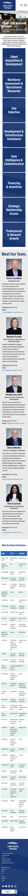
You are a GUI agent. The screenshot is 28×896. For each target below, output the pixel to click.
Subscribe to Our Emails (7, 891)
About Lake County (5, 867)
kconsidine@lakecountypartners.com (13, 312)
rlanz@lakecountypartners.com (15, 423)
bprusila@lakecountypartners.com (12, 370)
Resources (4, 869)
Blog (2, 873)
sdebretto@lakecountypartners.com (12, 479)
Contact (3, 876)
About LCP (4, 878)
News (3, 871)
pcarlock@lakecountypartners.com (12, 532)
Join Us (3, 880)
